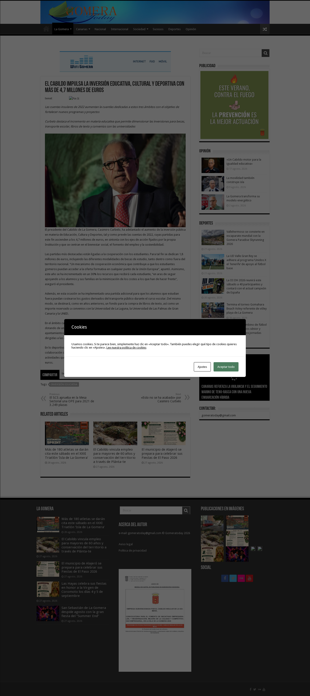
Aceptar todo (226, 367)
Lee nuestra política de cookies (126, 347)
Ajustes (202, 367)
